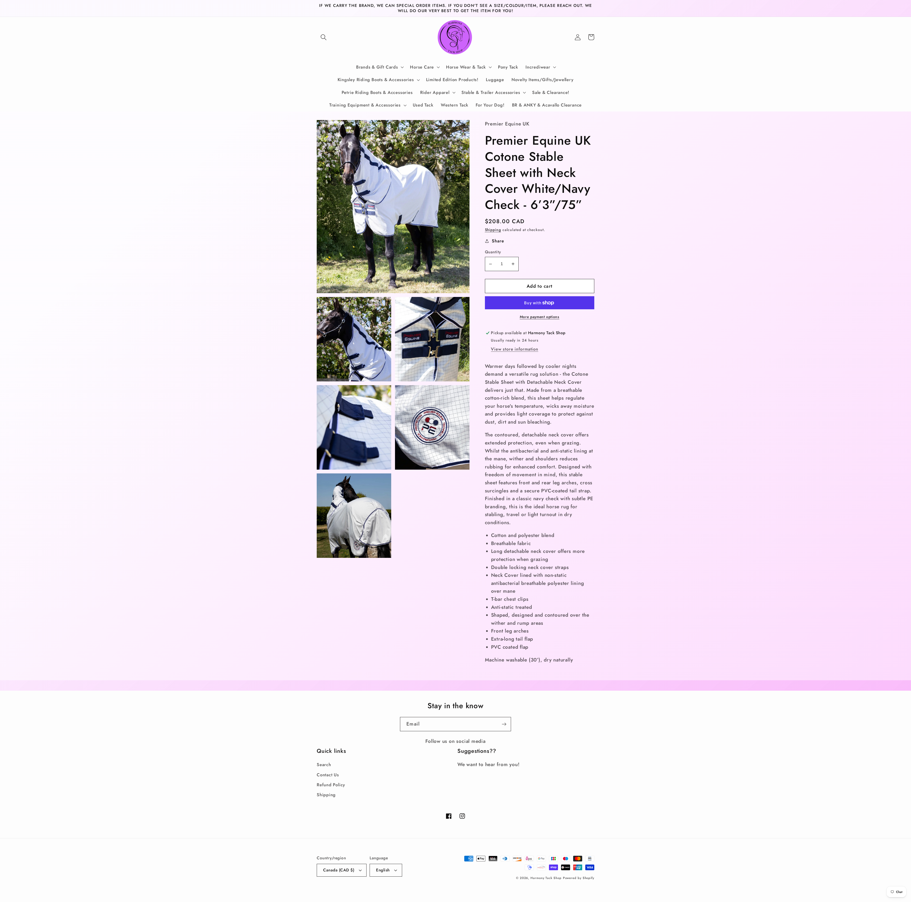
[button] (323, 37)
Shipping (493, 229)
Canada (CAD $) (338, 870)
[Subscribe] (504, 724)
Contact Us (328, 775)
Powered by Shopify (578, 878)
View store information (514, 349)
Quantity (493, 252)
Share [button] (498, 241)
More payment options (539, 316)
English (383, 870)
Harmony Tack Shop (545, 878)
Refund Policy (331, 785)
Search (324, 765)
